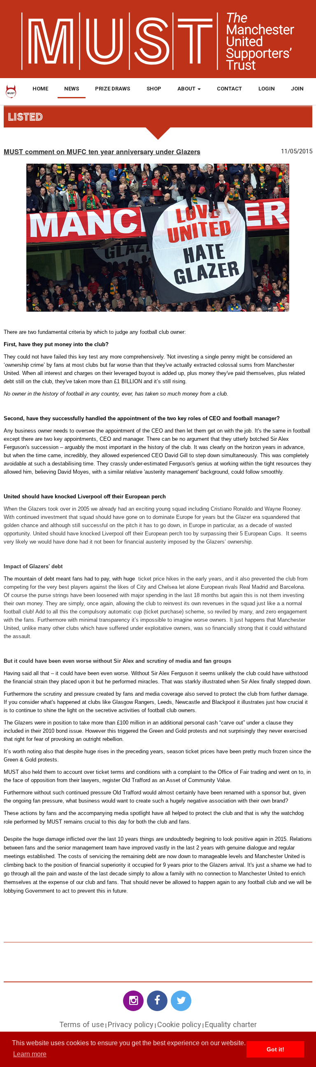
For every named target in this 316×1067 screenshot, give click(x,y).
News (71, 89)
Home (40, 89)
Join (297, 89)
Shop (153, 89)
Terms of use (81, 1024)
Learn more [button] (29, 1054)
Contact (229, 89)
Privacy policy (130, 1024)
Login (266, 89)
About (187, 89)
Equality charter (231, 1024)
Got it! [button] (275, 1049)
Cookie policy (179, 1024)
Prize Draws (112, 89)
